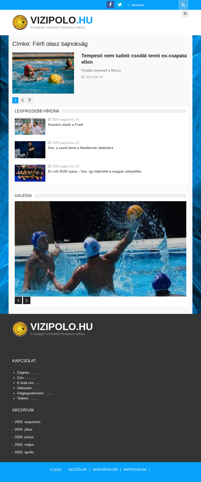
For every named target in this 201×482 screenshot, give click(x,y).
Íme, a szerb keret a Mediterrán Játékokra (80, 148)
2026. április (24, 452)
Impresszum (135, 469)
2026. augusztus (27, 422)
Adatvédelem (105, 469)
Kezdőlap (78, 469)
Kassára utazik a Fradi (65, 124)
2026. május (24, 444)
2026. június (24, 437)
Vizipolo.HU (61, 326)
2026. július (23, 429)
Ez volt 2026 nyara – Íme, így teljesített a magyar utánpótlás (94, 171)
